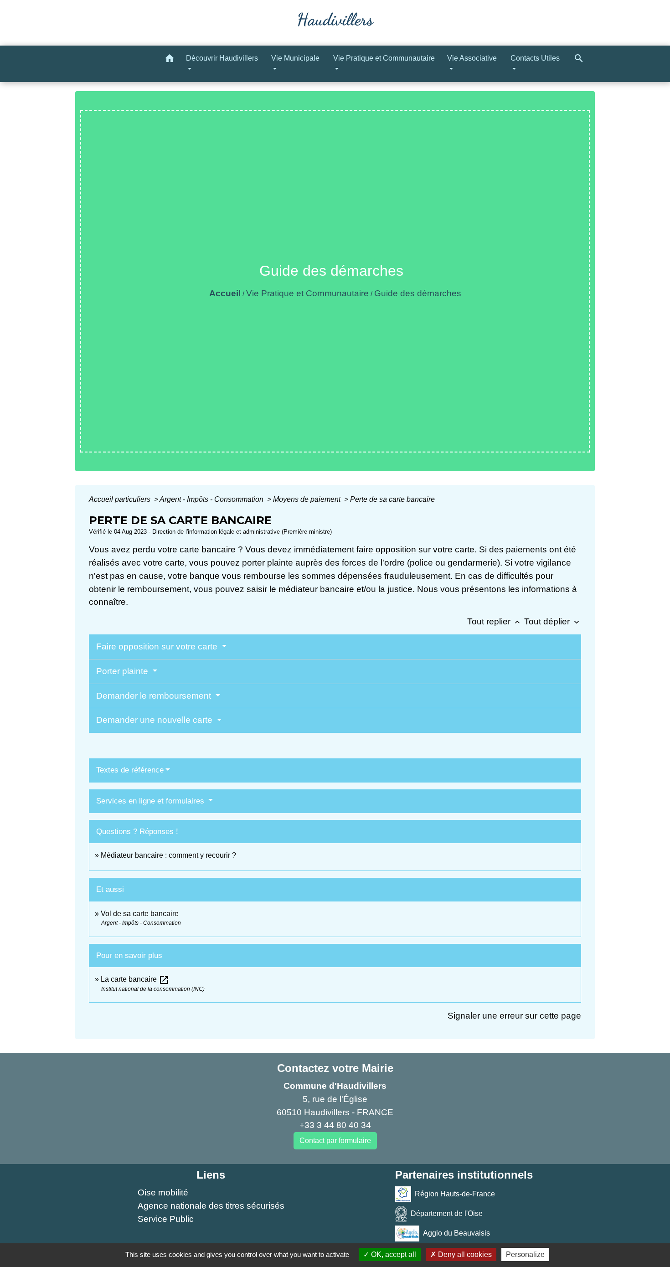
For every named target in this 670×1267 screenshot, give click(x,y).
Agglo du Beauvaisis (456, 1233)
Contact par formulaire (335, 1140)
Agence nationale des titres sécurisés (211, 1205)
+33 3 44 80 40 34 (335, 1125)
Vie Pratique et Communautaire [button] (384, 58)
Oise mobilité (163, 1192)
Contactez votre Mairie (335, 1068)
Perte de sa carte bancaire (392, 499)
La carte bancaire (135, 979)
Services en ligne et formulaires (151, 801)
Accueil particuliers (120, 499)
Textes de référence (130, 770)
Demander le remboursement (154, 695)
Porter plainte (123, 671)
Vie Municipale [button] (295, 58)
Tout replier (494, 621)
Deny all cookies (464, 1254)
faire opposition (386, 549)
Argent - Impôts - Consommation (212, 499)
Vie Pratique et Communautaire (307, 293)
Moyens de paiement (307, 499)
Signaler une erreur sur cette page (514, 1015)
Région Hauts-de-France (455, 1194)
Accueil (225, 293)
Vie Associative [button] (472, 58)
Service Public (166, 1219)
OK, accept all (392, 1254)
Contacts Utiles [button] (535, 58)
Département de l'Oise (447, 1213)
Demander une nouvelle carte (155, 720)
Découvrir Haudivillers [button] (222, 58)
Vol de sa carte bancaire (140, 913)
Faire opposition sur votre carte (158, 646)
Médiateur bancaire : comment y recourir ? (168, 855)
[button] (169, 60)
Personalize (525, 1254)
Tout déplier (552, 621)
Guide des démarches (417, 293)
